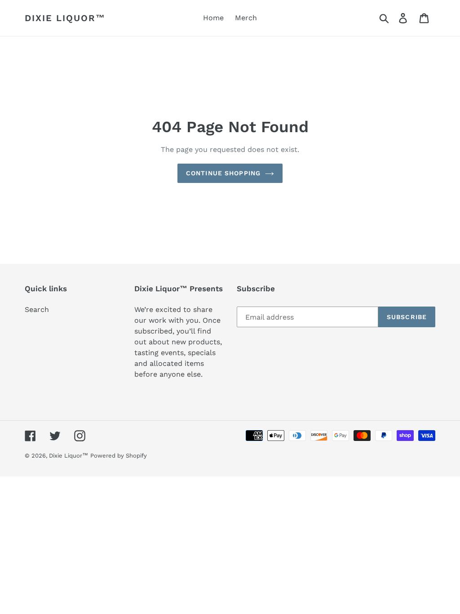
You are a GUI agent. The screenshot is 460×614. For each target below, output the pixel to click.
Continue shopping (223, 173)
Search (37, 309)
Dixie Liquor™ (65, 18)
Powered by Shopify (118, 455)
